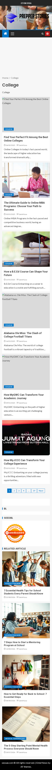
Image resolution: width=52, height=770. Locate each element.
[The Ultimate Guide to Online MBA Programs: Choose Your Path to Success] (26, 180)
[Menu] (12, 33)
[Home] (5, 33)
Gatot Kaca (23, 145)
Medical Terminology (15, 738)
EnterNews (41, 762)
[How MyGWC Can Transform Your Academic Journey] (26, 372)
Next (41, 490)
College (8, 129)
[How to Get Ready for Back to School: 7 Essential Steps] (26, 672)
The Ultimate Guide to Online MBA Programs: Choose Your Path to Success (24, 206)
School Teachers (13, 583)
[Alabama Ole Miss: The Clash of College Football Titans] (26, 310)
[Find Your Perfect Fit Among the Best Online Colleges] (26, 114)
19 (34, 490)
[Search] (42, 34)
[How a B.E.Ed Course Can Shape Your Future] (26, 249)
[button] (12, 33)
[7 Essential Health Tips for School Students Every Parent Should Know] (26, 569)
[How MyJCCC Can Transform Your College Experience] (26, 437)
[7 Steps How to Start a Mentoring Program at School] (26, 620)
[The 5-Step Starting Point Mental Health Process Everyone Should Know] (26, 724)
